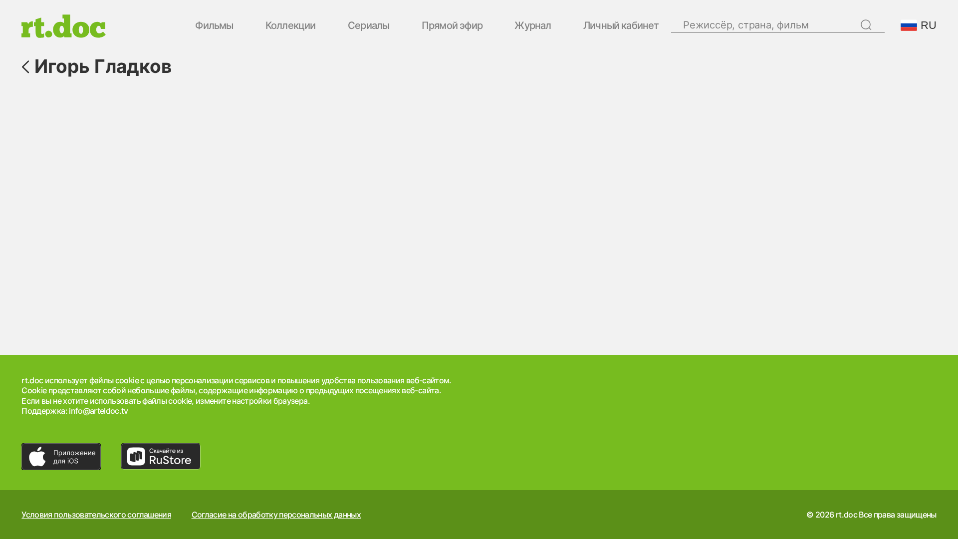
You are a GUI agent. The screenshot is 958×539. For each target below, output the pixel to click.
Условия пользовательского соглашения (96, 515)
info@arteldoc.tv (98, 411)
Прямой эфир (452, 25)
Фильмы (214, 25)
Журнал (532, 25)
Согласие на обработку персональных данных (276, 515)
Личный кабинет (621, 25)
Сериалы (368, 25)
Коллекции (290, 25)
